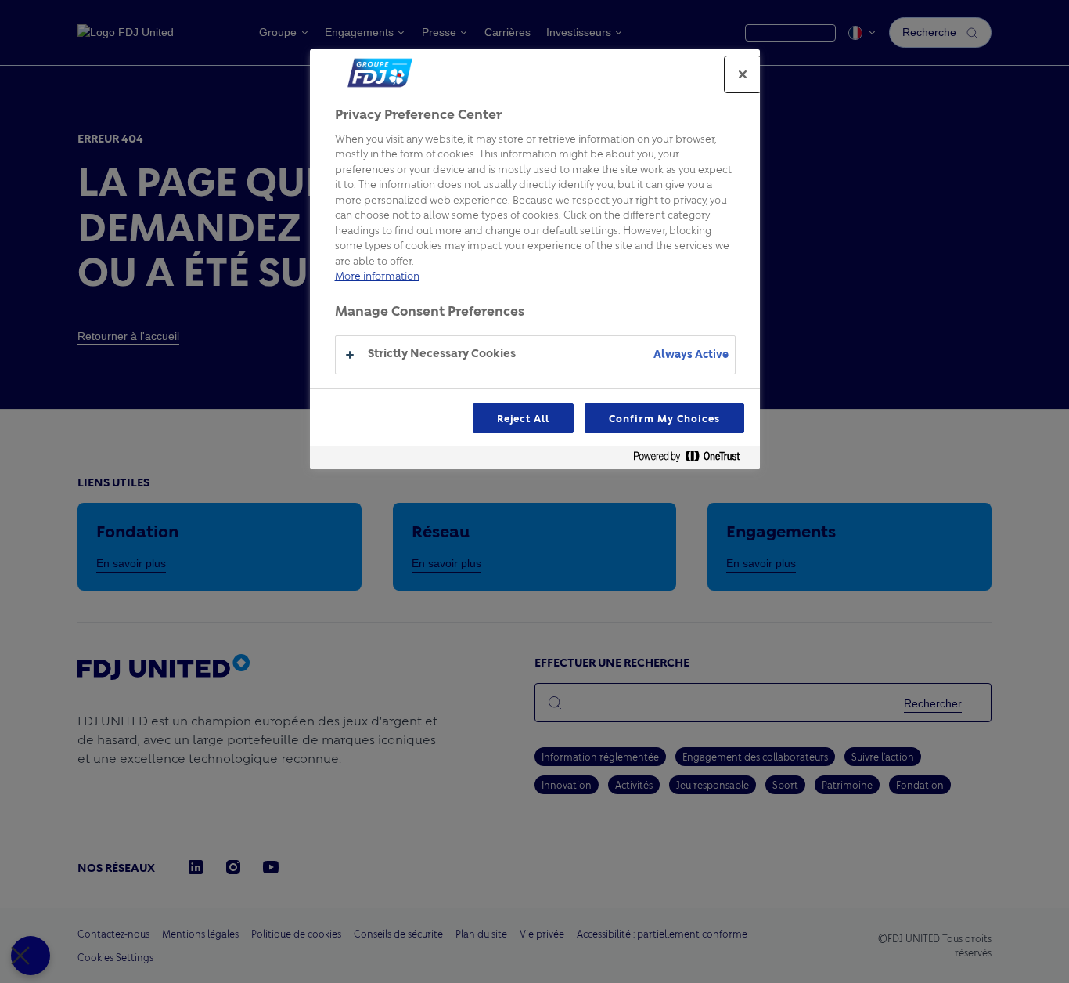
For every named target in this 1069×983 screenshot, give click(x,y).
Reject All (523, 418)
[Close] (742, 74)
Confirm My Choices (664, 418)
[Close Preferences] (30, 955)
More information (377, 275)
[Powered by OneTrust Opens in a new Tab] (692, 459)
